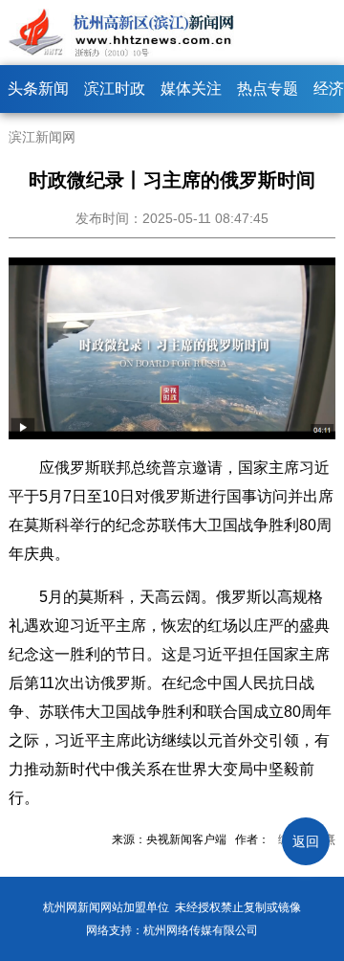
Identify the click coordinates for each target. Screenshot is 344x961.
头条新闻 (38, 88)
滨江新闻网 (42, 137)
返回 (305, 841)
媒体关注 (191, 88)
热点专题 (267, 88)
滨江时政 (114, 88)
